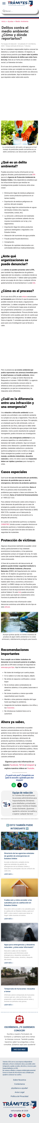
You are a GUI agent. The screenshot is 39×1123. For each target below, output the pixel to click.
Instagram (30, 765)
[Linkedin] (28, 1115)
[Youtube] (24, 1115)
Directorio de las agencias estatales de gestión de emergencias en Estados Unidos (19, 856)
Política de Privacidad (19, 1096)
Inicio (4, 21)
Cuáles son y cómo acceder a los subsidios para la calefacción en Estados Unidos (18, 902)
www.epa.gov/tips (7, 667)
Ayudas (10, 21)
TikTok (21, 765)
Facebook (14, 765)
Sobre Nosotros (19, 1080)
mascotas (10, 708)
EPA (33, 175)
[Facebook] (10, 1115)
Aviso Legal (19, 1092)
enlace (24, 297)
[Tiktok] (19, 1115)
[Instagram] (15, 1115)
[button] (13, 785)
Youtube (30, 768)
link (34, 283)
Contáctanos (19, 1084)
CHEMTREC (5, 524)
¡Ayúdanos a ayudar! (19, 1088)
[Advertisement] (19, 99)
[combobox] (19, 11)
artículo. (7, 607)
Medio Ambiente (21, 21)
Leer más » (8, 874)
